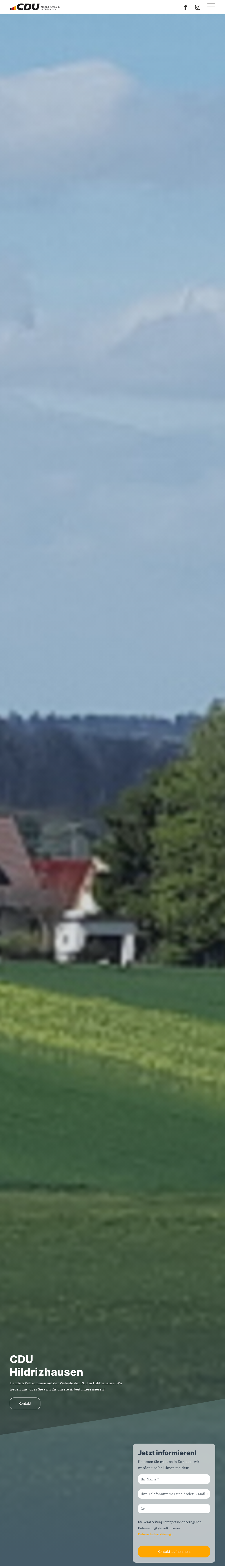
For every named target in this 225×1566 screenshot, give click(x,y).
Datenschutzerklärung (154, 1534)
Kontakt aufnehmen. (174, 1551)
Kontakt (25, 1403)
